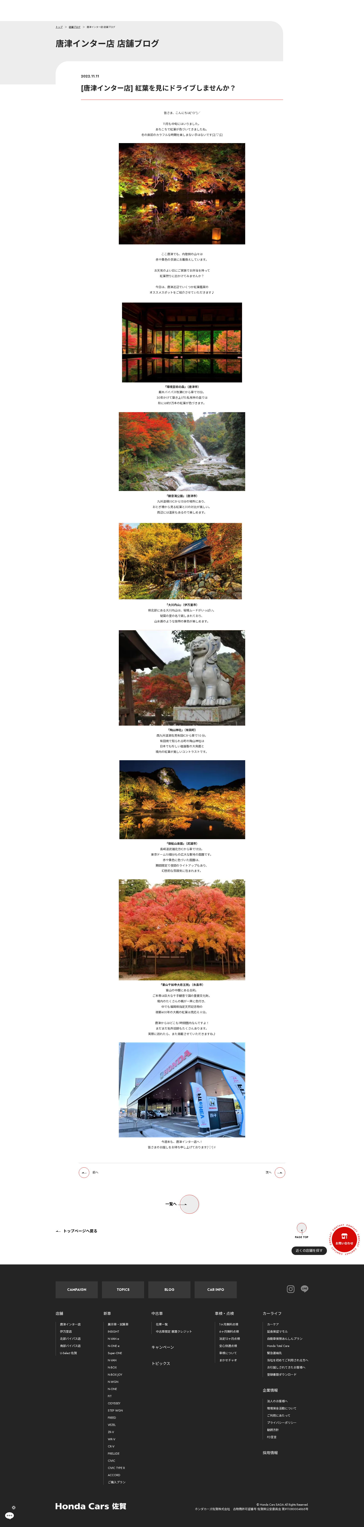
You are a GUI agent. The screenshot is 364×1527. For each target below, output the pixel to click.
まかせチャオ (228, 1360)
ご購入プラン (117, 1482)
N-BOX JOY (115, 1375)
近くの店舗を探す (309, 1250)
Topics (123, 1289)
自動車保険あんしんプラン (284, 1339)
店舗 (59, 1313)
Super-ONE (115, 1353)
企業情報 (270, 1390)
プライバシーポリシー (282, 1423)
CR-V (111, 1446)
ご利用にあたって (278, 1415)
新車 (107, 1313)
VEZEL (112, 1425)
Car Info (215, 1289)
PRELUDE (113, 1453)
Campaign (76, 1289)
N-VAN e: (113, 1339)
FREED (112, 1418)
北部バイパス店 (70, 1339)
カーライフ (272, 1313)
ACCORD (114, 1475)
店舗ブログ (74, 27)
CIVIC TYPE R (116, 1468)
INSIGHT (113, 1331)
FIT (110, 1396)
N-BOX (112, 1367)
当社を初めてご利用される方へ (287, 1360)
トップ (59, 27)
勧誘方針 (273, 1430)
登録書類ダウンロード (282, 1375)
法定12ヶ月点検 (229, 1339)
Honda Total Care (278, 1346)
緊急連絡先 (274, 1353)
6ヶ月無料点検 (229, 1331)
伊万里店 (66, 1331)
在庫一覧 (162, 1324)
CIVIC (111, 1461)
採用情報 (270, 1453)
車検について (228, 1353)
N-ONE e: (114, 1346)
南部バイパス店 (70, 1346)
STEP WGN (115, 1410)
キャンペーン (162, 1347)
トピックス (160, 1363)
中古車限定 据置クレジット (174, 1331)
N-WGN (113, 1382)
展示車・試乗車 (118, 1324)
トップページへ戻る (80, 1231)
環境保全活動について (282, 1408)
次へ (269, 1172)
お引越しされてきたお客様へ (286, 1367)
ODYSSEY (114, 1403)
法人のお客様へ (277, 1401)
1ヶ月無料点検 (228, 1324)
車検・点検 (224, 1313)
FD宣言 (272, 1437)
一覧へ (171, 1204)
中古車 (157, 1313)
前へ (95, 1172)
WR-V (111, 1439)
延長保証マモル (277, 1331)
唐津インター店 (70, 1324)
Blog (169, 1289)
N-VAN (112, 1360)
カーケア (273, 1324)
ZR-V (111, 1432)
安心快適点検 (228, 1346)
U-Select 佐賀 (68, 1353)
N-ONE (112, 1389)
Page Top (301, 1237)
